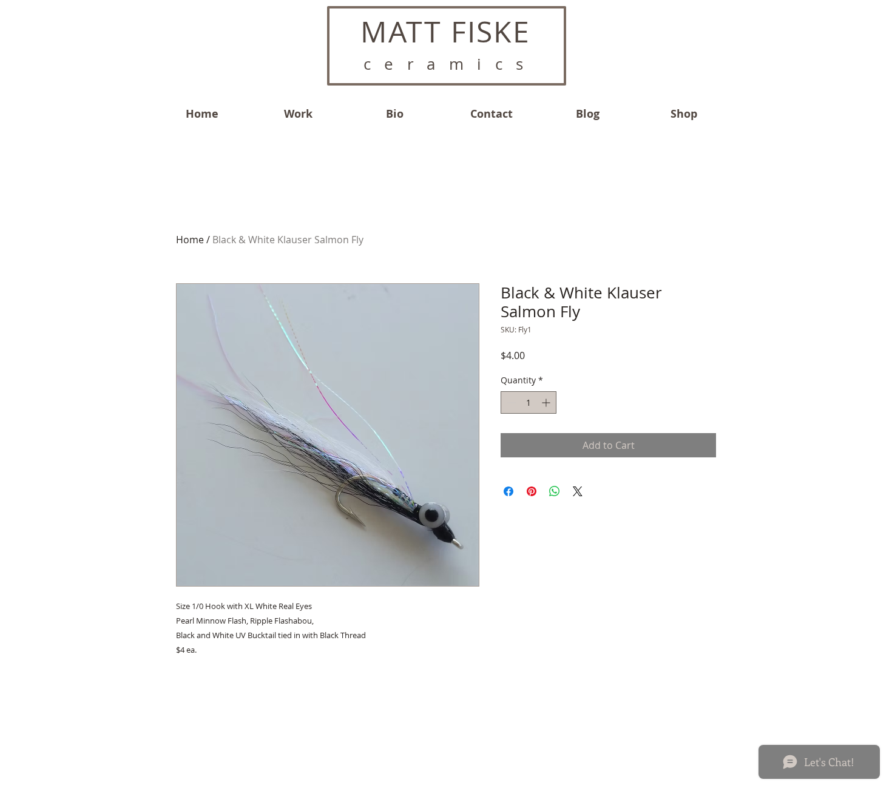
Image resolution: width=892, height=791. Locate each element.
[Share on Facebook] (508, 491)
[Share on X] (577, 491)
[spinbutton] (528, 402)
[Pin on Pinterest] (531, 491)
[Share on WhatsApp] (554, 491)
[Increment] (547, 402)
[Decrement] (510, 402)
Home (190, 239)
